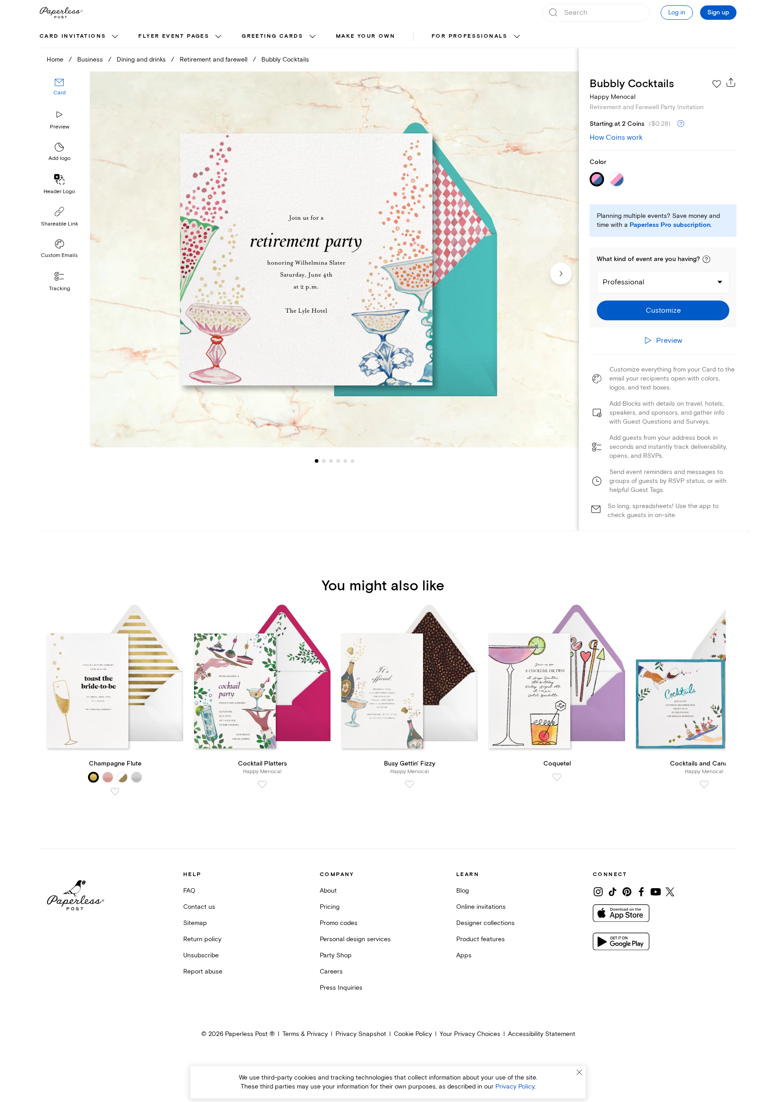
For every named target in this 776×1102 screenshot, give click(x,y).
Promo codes (338, 923)
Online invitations (481, 907)
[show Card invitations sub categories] (115, 37)
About (328, 890)
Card (59, 93)
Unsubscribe (201, 955)
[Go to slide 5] (338, 461)
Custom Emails (59, 255)
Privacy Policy (514, 1086)
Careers (331, 971)
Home (55, 59)
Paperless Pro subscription (670, 225)
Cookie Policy (413, 1034)
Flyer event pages (173, 36)
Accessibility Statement (541, 1034)
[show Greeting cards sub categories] (312, 37)
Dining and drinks (141, 59)
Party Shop (336, 955)
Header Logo (59, 191)
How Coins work (616, 137)
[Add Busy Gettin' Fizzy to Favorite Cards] (409, 784)
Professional (623, 282)
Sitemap (195, 923)
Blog (462, 890)
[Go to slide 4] (331, 461)
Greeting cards (273, 36)
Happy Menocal (612, 97)
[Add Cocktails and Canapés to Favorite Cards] (704, 784)
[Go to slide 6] (345, 461)
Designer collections (485, 923)
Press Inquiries (341, 987)
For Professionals (470, 36)
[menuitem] (80, 37)
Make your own (365, 36)
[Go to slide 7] (352, 461)
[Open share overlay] (731, 82)
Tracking (59, 288)
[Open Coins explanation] (681, 123)
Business (90, 59)
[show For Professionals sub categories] (516, 37)
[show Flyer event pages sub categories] (218, 37)
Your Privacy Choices (470, 1034)
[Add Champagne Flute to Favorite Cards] (115, 791)
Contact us (199, 907)
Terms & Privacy (305, 1034)
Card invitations (73, 36)
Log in (676, 12)
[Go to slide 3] (324, 461)
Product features (480, 939)
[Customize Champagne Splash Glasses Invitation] (334, 259)
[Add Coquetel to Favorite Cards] (556, 777)
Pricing (330, 907)
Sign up (718, 13)
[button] (706, 259)
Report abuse (202, 971)
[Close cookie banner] (579, 1072)
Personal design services (355, 939)
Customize (663, 310)
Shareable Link (59, 224)
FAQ (189, 890)
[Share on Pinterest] (627, 891)
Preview (59, 127)
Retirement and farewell (213, 59)
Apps (464, 955)
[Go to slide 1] (316, 461)
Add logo (59, 158)
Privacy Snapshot (360, 1034)
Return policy (202, 939)
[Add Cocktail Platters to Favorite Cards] (262, 784)
